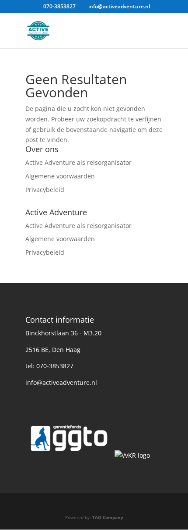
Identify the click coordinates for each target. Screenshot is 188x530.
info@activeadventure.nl (61, 382)
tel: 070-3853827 (49, 366)
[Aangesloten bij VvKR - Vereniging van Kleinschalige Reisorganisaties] (132, 455)
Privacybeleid (44, 189)
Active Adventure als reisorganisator (78, 162)
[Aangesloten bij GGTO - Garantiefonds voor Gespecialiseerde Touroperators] (69, 455)
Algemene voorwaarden (60, 176)
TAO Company (107, 517)
